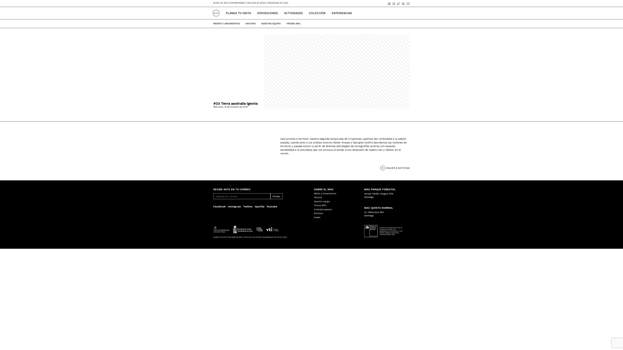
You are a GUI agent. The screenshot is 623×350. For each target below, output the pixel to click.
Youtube (272, 206)
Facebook (219, 206)
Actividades (293, 13)
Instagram (234, 206)
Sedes (317, 217)
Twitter (248, 206)
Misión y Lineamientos (226, 23)
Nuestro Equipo (271, 23)
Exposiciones (267, 13)
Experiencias (342, 13)
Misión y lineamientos (325, 193)
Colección (317, 13)
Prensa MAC (320, 205)
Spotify (259, 206)
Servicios (318, 213)
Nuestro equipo (322, 201)
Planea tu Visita (238, 13)
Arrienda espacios (323, 209)
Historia (250, 23)
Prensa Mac (294, 23)
